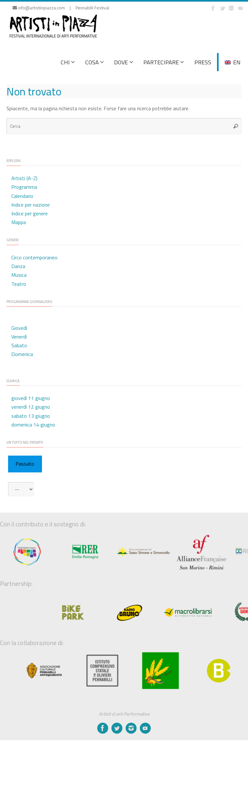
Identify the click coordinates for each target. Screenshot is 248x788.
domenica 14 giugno (33, 424)
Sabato (19, 345)
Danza (18, 266)
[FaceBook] (213, 7)
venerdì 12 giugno (30, 407)
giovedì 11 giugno (30, 398)
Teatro (18, 284)
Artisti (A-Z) (24, 178)
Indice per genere (29, 213)
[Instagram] (231, 7)
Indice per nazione (30, 205)
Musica (18, 275)
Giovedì (19, 328)
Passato (25, 464)
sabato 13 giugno (30, 416)
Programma (24, 187)
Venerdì (19, 336)
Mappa (18, 222)
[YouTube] (240, 7)
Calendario (22, 196)
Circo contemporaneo (34, 257)
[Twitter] (222, 7)
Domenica (22, 354)
